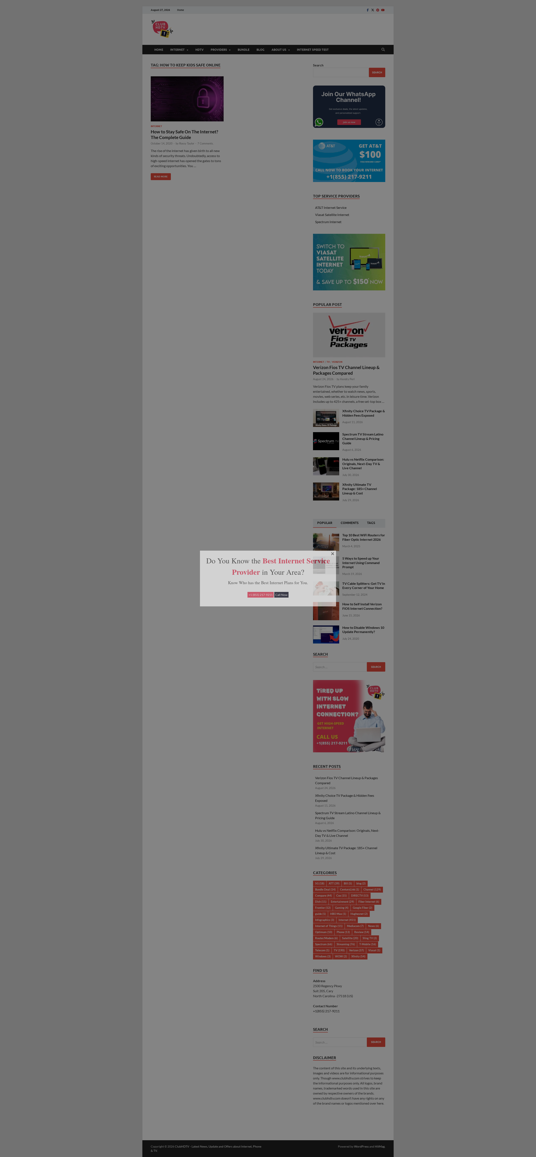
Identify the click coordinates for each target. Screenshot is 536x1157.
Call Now (281, 595)
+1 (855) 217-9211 (261, 595)
